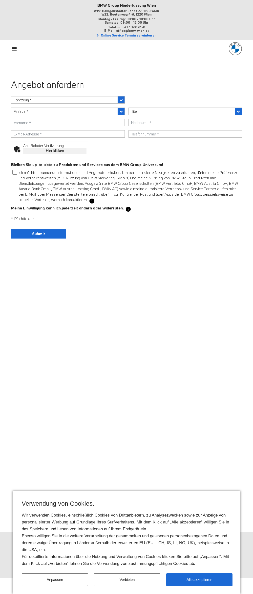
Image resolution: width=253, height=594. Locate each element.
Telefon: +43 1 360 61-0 (126, 27)
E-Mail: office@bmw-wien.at (126, 31)
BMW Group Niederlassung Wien (126, 5)
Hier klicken (55, 150)
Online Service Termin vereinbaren (128, 35)
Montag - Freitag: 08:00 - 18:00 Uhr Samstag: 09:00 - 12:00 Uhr (126, 20)
